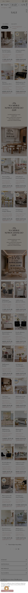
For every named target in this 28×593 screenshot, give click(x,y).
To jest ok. (7, 591)
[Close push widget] (9, 586)
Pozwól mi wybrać (5, 588)
